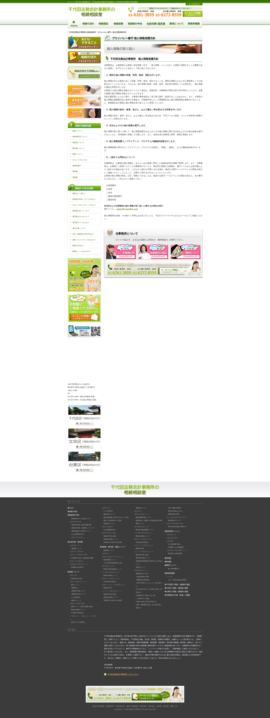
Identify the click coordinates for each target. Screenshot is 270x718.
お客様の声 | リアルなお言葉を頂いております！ (121, 251)
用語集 (74, 177)
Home (74, 23)
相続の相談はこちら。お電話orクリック (153, 267)
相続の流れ (88, 23)
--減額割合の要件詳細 (142, 580)
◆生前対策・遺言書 (75, 542)
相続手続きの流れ (76, 578)
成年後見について (109, 523)
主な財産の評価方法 (77, 613)
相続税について (78, 143)
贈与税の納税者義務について (145, 529)
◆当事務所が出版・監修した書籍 (177, 595)
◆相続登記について (172, 531)
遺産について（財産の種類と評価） (82, 606)
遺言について (75, 584)
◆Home (71, 508)
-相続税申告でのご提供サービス (81, 518)
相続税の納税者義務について (112, 569)
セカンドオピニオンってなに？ (84, 205)
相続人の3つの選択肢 (78, 622)
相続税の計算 (107, 588)
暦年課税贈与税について (143, 517)
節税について (77, 154)
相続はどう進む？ (79, 193)
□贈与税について (141, 508)
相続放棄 (119, 23)
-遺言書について (76, 548)
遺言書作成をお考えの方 (84, 102)
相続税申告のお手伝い (84, 90)
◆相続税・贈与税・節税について (112, 547)
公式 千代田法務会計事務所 (177, 580)
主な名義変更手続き (109, 529)
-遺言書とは (74, 588)
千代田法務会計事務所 (131, 709)
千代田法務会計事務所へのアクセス (123, 674)
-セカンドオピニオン (77, 537)
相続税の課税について (78, 609)
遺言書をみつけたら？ (80, 217)
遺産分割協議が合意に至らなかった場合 (116, 517)
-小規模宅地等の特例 (142, 576)
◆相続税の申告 (73, 515)
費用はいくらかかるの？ (81, 251)
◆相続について (73, 572)
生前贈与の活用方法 (77, 567)
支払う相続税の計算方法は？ (83, 234)
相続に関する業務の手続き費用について (177, 23)
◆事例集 (168, 562)
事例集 (74, 171)
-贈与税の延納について (143, 558)
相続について (77, 131)
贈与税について (78, 148)
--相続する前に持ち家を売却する (146, 601)
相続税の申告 (135, 23)
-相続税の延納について (110, 539)
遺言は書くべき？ (79, 228)
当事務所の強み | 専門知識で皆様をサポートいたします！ (153, 251)
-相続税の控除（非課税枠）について (82, 528)
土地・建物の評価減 (174, 508)
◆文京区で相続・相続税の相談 (176, 588)
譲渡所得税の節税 (173, 514)
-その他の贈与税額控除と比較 (112, 563)
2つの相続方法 (75, 597)
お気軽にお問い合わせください (84, 275)
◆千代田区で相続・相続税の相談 (177, 584)
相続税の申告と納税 (109, 536)
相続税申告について (80, 137)
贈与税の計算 (140, 548)
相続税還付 (76, 166)
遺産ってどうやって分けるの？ (84, 240)
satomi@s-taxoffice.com (127, 209)
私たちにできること (84, 42)
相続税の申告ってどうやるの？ (84, 199)
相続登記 (104, 23)
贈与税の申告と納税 (142, 555)
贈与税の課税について (143, 536)
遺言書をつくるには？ (80, 222)
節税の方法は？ (78, 246)
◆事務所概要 (170, 573)
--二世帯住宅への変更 (142, 598)
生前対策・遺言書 (156, 23)
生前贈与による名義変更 (176, 547)
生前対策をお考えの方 (84, 113)
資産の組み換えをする (175, 511)
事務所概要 (194, 23)
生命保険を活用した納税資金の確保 (82, 558)
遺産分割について (109, 514)
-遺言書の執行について (78, 594)
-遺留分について (76, 600)
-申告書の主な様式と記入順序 (112, 542)
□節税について (140, 567)
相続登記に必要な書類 (175, 553)
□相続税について (108, 550)
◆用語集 (168, 558)
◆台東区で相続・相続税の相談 (176, 592)
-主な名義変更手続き (77, 534)
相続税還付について (174, 520)
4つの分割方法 (108, 511)
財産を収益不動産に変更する (177, 526)
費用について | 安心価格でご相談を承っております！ (185, 251)
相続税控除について (109, 560)
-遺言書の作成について (78, 591)
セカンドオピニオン (80, 160)
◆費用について (170, 565)
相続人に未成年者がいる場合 (112, 520)
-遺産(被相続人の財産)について (81, 531)
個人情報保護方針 (194, 4)
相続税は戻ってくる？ (80, 211)
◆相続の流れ (73, 511)
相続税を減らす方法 (142, 573)
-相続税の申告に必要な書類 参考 (81, 525)
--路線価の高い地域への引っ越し (146, 595)
